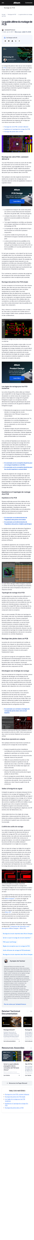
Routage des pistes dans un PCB (13, 131)
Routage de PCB (9, 8)
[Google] (15, 41)
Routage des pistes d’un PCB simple (15, 1096)
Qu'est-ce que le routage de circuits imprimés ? (17, 937)
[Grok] (19, 41)
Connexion (28, 3)
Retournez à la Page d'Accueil (18, 1083)
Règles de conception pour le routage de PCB (16, 946)
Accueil (3, 14)
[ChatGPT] (5, 41)
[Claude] (12, 41)
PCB (5, 68)
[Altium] (17, 3)
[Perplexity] (8, 41)
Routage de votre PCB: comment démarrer (16, 127)
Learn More (17, 201)
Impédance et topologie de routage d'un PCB (17, 129)
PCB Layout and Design (9, 942)
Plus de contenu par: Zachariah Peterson (15, 1004)
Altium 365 (8, 912)
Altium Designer (9, 898)
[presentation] (31, 1011)
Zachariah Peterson (10, 30)
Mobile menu (3, 3)
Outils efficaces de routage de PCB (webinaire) (16, 950)
